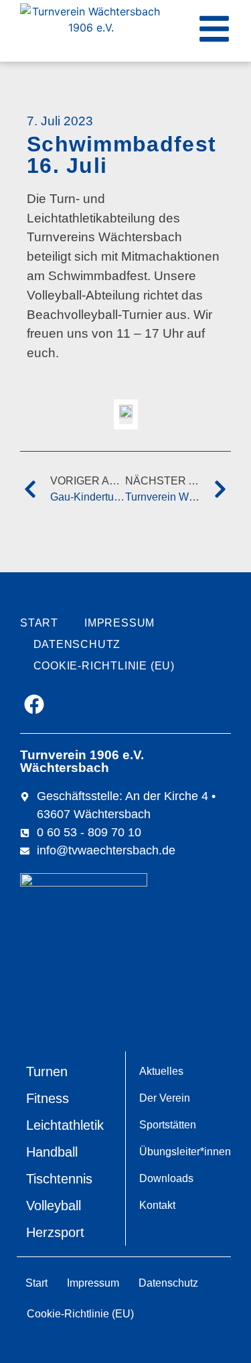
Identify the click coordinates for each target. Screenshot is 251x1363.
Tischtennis (59, 1178)
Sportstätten (167, 1124)
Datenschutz (77, 644)
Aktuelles (161, 1071)
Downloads (166, 1178)
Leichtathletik (65, 1125)
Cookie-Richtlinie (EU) (104, 665)
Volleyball (53, 1205)
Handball (52, 1152)
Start (39, 623)
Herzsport (55, 1232)
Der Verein (164, 1098)
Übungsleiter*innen (185, 1151)
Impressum (119, 623)
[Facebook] (34, 704)
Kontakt (157, 1205)
